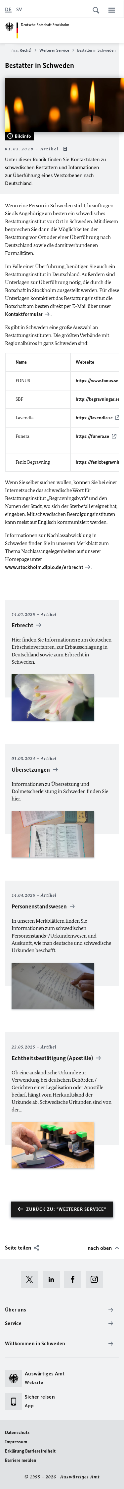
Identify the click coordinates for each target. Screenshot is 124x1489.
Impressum (16, 1442)
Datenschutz (17, 1432)
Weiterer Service (54, 50)
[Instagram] (96, 1279)
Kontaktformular (24, 314)
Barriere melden (20, 1460)
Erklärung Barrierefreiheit (30, 1451)
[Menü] (111, 10)
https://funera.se (92, 436)
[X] (32, 1279)
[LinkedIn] (53, 1279)
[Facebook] (75, 1279)
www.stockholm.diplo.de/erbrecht (44, 567)
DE (8, 9)
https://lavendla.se (94, 418)
